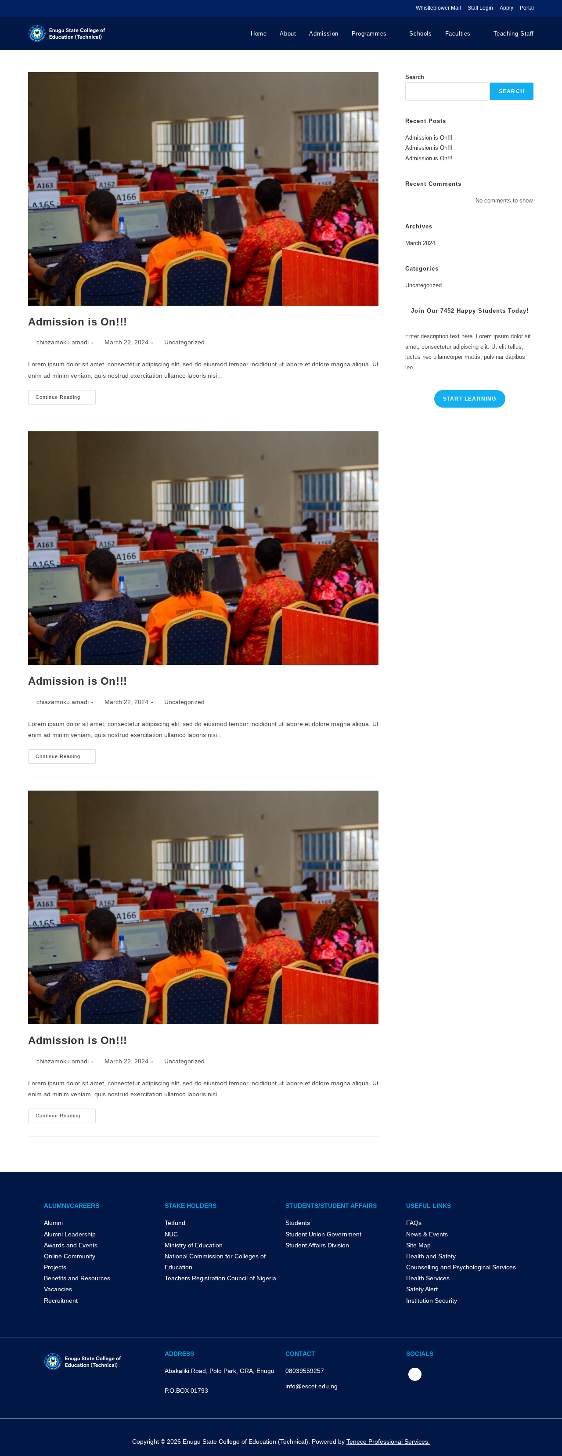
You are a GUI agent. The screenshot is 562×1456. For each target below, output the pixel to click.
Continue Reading (66, 395)
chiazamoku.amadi (62, 342)
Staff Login (480, 8)
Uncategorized (184, 342)
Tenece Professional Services (387, 1441)
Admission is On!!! (77, 322)
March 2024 (420, 243)
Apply (506, 8)
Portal (527, 8)
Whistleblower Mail (438, 8)
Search (414, 77)
